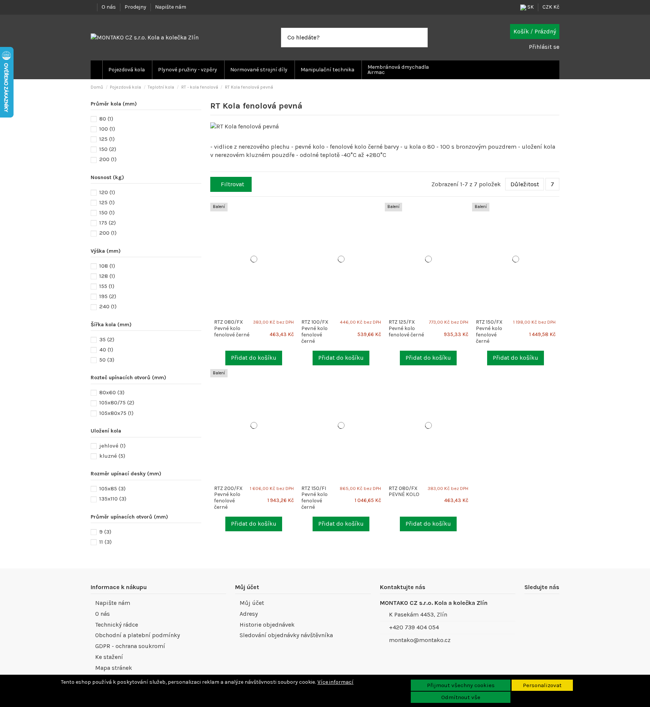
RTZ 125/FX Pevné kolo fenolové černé (406, 328)
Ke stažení (109, 656)
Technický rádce (116, 624)
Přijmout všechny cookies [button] (461, 685)
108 (107, 265)
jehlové (112, 445)
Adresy (249, 613)
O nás (109, 7)
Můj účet (252, 602)
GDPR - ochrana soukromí (130, 646)
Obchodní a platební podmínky (137, 635)
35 (106, 339)
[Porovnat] (295, 212)
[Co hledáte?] (422, 37)
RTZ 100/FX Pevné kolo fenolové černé (314, 331)
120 (107, 192)
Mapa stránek (113, 667)
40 (106, 349)
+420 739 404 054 (414, 627)
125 (107, 139)
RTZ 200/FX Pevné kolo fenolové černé (228, 497)
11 (105, 541)
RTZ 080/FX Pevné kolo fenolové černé (231, 328)
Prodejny (136, 7)
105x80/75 (116, 402)
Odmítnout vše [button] (460, 697)
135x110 (112, 498)
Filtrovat (232, 184)
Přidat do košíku (253, 357)
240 (108, 306)
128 (107, 276)
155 (106, 286)
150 (107, 149)
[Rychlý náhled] (295, 220)
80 (106, 118)
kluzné (112, 455)
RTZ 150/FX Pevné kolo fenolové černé (489, 331)
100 (107, 128)
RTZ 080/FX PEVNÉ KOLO (404, 491)
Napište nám (170, 7)
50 (106, 359)
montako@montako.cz (420, 640)
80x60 (112, 392)
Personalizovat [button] (542, 685)
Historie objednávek (267, 624)
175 (107, 222)
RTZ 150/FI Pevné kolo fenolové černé (314, 497)
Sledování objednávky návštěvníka (286, 635)
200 (108, 159)
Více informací (335, 682)
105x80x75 (116, 413)
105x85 (112, 488)
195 (107, 296)
